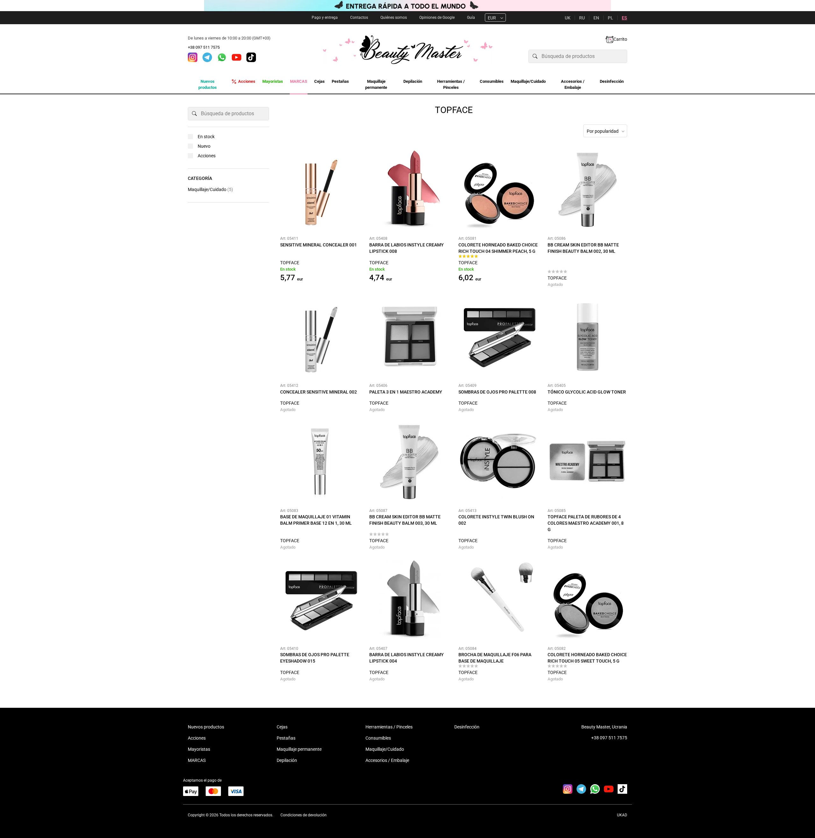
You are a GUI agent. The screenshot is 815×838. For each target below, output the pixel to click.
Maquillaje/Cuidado (210, 189)
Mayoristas (199, 749)
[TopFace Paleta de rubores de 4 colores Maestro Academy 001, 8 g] (587, 462)
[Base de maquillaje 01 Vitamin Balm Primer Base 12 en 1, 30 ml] (320, 462)
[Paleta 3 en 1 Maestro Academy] (409, 337)
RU (582, 17)
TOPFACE (289, 262)
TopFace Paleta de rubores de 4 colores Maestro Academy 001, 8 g (586, 523)
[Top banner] (407, 5)
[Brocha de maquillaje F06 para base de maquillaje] (498, 600)
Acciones (207, 155)
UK (567, 17)
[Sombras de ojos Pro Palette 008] (498, 337)
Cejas (282, 726)
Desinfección (466, 726)
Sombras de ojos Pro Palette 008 (497, 391)
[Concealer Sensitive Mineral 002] (320, 337)
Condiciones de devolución (303, 815)
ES (624, 17)
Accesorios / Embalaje (387, 760)
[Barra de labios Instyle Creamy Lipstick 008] (409, 190)
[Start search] (535, 56)
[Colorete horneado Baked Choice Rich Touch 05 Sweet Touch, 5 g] (587, 600)
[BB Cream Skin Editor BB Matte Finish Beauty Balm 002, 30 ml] (587, 190)
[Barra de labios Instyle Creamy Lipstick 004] (409, 600)
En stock (206, 136)
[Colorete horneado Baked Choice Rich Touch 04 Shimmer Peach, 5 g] (498, 190)
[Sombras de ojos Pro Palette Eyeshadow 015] (320, 600)
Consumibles (378, 738)
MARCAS (197, 760)
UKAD (622, 815)
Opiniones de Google (437, 17)
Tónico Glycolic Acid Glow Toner (587, 391)
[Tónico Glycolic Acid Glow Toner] (587, 337)
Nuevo (204, 146)
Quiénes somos (393, 17)
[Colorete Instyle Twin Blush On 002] (498, 462)
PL (610, 17)
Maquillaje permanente (299, 749)
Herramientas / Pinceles (389, 726)
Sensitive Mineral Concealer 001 (318, 244)
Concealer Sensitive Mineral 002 (318, 391)
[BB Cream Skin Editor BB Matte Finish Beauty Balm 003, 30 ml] (409, 462)
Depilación (287, 760)
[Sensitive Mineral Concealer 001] (320, 190)
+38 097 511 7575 (204, 47)
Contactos (359, 17)
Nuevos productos (206, 726)
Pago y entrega (325, 17)
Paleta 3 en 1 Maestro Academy (405, 391)
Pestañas (286, 738)
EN (596, 17)
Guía (471, 17)
